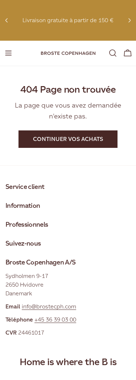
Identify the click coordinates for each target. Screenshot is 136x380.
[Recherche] (113, 53)
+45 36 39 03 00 (55, 319)
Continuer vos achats (68, 139)
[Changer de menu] (8, 53)
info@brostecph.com (49, 306)
